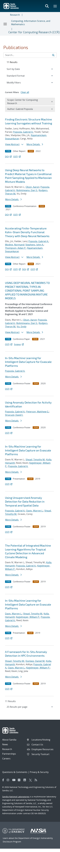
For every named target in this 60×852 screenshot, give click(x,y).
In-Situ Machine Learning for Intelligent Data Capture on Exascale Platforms (28, 450)
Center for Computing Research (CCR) (34, 32)
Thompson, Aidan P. (15, 248)
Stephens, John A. (34, 244)
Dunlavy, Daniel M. (35, 661)
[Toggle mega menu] (55, 6)
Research (15, 14)
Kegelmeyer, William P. (28, 617)
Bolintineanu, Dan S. (27, 190)
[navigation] (30, 707)
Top (52, 848)
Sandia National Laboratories (15, 796)
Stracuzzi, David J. (14, 414)
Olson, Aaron (32, 186)
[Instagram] (9, 780)
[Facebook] (3, 780)
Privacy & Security (39, 772)
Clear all (25, 92)
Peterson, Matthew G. (37, 411)
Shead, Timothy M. (35, 459)
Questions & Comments (14, 772)
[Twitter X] (31, 780)
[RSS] (37, 780)
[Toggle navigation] (5, 24)
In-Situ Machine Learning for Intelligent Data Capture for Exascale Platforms (28, 361)
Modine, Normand (14, 244)
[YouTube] (14, 780)
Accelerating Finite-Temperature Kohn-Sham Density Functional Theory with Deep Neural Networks (27, 232)
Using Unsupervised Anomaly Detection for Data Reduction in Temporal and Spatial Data (25, 501)
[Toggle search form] (47, 6)
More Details (33, 144)
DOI (7, 156)
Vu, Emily (21, 326)
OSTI (15, 156)
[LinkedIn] (25, 780)
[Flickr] (20, 780)
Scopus (17, 344)
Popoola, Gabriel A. (23, 131)
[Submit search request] (53, 55)
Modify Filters (17, 82)
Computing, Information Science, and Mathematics (30, 22)
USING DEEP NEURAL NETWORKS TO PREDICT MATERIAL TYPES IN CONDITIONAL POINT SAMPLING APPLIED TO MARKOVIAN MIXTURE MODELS (27, 290)
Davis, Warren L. (34, 510)
